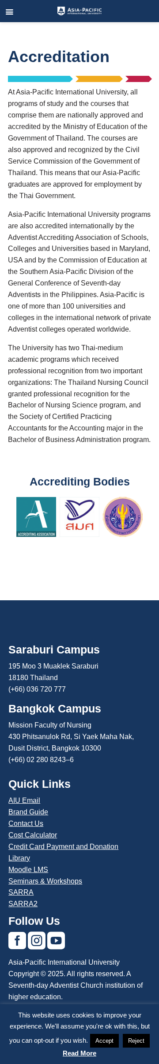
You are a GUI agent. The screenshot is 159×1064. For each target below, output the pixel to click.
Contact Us (25, 823)
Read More (79, 1053)
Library (19, 858)
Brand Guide (28, 812)
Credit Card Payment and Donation (63, 846)
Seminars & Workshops (45, 881)
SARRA (21, 892)
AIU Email (24, 800)
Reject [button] (136, 1040)
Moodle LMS (28, 869)
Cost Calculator (32, 835)
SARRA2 (23, 904)
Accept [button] (104, 1040)
